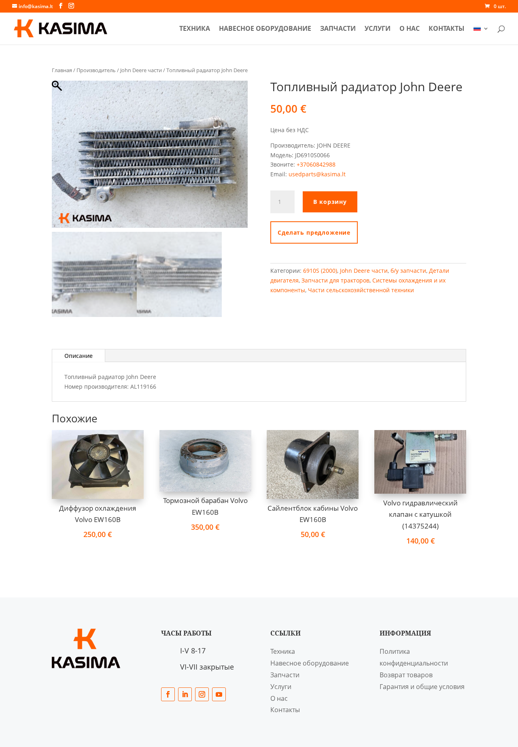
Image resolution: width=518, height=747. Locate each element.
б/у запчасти (408, 270)
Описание (78, 356)
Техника (194, 29)
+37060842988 (316, 164)
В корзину (330, 201)
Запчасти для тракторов (335, 280)
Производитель (96, 70)
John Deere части (141, 70)
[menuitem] (481, 35)
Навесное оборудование (265, 29)
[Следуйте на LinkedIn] (185, 694)
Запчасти (338, 29)
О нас (409, 29)
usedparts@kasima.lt (317, 174)
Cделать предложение (314, 232)
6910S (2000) (320, 270)
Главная (62, 70)
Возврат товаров (406, 674)
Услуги (378, 29)
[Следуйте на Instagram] (202, 694)
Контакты (447, 29)
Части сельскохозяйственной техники (361, 290)
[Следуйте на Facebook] (168, 694)
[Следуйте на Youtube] (219, 694)
